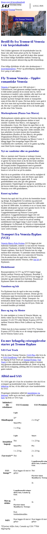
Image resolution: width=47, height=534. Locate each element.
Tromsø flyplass (30, 360)
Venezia (4, 87)
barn (3, 398)
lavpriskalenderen (8, 69)
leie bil (36, 260)
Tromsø (12, 10)
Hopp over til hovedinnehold (13, 2)
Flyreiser (4, 10)
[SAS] (5, 6)
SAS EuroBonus (10, 357)
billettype (5, 386)
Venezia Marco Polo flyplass (13, 243)
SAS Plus (31, 355)
